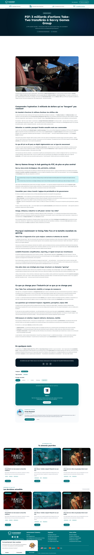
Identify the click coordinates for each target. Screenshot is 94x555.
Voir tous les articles (85, 489)
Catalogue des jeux (52, 534)
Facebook (23, 380)
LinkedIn (32, 380)
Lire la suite (8, 524)
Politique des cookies (73, 539)
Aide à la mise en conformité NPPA (34, 539)
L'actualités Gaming (52, 539)
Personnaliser (19, 552)
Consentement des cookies (75, 541)
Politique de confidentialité (75, 538)
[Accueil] (15, 533)
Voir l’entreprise (47, 402)
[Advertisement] (47, 46)
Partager (17, 380)
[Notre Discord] (15, 537)
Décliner (7, 552)
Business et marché (47, 13)
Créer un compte (84, 2)
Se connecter (75, 2)
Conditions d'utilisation (74, 536)
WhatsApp (38, 380)
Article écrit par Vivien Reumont (44, 31)
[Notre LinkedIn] (12, 537)
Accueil (28, 534)
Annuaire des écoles (52, 538)
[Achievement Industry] (10, 2)
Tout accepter (31, 552)
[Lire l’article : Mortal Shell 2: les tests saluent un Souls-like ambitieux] (18, 456)
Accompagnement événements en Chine (36, 538)
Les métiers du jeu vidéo (53, 541)
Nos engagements (31, 536)
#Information (26, 374)
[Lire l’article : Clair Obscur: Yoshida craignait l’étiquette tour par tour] (47, 456)
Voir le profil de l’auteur (30, 419)
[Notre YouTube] (17, 537)
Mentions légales (73, 534)
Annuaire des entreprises (53, 536)
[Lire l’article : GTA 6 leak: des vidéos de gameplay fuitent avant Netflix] (76, 456)
